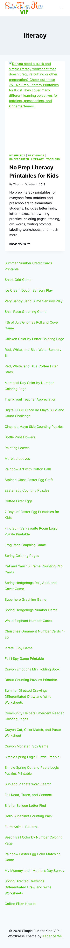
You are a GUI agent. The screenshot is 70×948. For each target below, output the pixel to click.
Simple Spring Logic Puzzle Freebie (32, 757)
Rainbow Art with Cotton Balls (28, 469)
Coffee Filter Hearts (20, 904)
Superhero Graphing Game (25, 599)
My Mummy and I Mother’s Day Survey (34, 871)
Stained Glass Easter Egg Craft (29, 480)
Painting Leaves (17, 448)
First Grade (36, 155)
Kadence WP (52, 936)
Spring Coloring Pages (22, 556)
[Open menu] (61, 8)
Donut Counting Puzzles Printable (31, 680)
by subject (17, 155)
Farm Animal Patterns (21, 827)
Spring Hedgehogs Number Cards (31, 610)
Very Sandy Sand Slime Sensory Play (33, 301)
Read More (19, 243)
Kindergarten (19, 159)
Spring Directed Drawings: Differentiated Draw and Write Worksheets (28, 887)
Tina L (17, 184)
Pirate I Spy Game (19, 648)
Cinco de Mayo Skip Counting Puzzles (34, 427)
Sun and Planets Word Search (28, 784)
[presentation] (35, 105)
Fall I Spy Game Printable (24, 659)
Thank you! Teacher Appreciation (30, 399)
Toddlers (53, 159)
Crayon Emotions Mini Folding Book (32, 669)
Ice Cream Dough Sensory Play (29, 290)
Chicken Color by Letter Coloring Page (34, 339)
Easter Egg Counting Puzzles (27, 490)
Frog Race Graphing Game (25, 545)
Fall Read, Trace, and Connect (28, 795)
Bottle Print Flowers (20, 437)
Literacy (37, 159)
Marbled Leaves (17, 459)
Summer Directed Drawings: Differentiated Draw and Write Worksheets (28, 696)
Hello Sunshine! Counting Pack (28, 816)
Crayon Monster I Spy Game (26, 746)
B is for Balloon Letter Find (25, 805)
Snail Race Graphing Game (25, 312)
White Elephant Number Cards (28, 621)
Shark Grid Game (18, 280)
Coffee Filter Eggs (18, 501)
